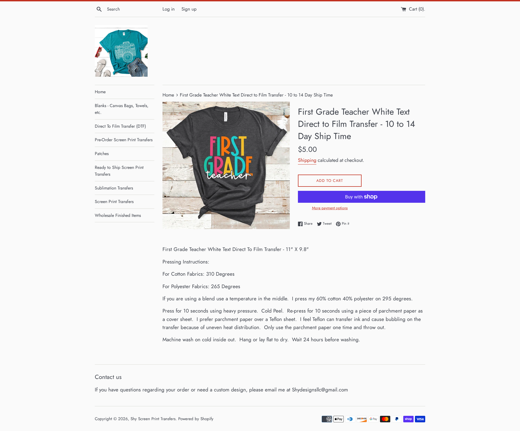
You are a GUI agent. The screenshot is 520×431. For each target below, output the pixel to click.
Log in (168, 9)
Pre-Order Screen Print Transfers (123, 140)
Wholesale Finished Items (118, 215)
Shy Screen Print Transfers (153, 419)
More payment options (330, 208)
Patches (102, 153)
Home (100, 92)
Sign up (189, 9)
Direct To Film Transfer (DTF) (120, 126)
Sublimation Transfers (114, 188)
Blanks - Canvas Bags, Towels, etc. (121, 109)
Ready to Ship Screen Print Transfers (119, 171)
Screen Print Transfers (114, 201)
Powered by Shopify (195, 419)
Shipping (307, 160)
